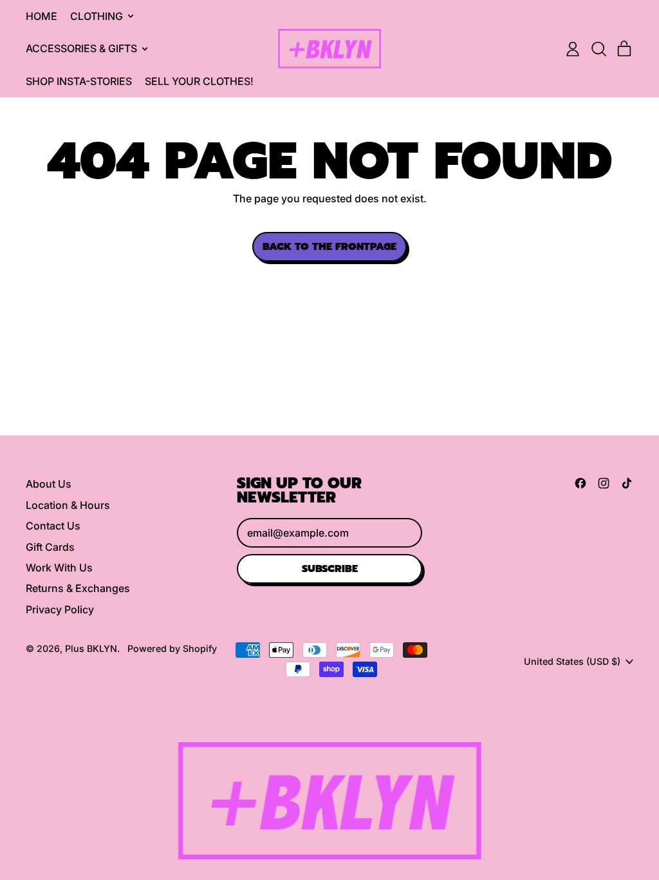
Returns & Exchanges (78, 588)
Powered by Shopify (172, 648)
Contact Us (53, 525)
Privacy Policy (60, 609)
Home (41, 16)
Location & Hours (68, 505)
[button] (598, 49)
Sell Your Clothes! (199, 81)
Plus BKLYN (91, 648)
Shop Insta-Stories (79, 81)
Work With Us (59, 567)
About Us (48, 483)
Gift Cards (50, 546)
